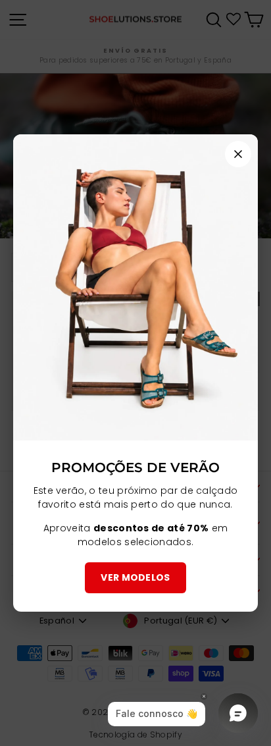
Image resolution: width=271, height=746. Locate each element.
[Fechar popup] (238, 154)
